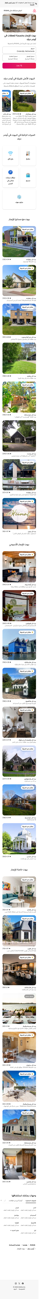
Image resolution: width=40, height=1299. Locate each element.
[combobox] (19, 51)
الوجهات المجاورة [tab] (31, 1201)
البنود (15, 1289)
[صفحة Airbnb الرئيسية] (34, 10)
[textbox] (27, 59)
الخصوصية (22, 1289)
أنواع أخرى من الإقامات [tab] (15, 1201)
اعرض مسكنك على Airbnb (13, 10)
